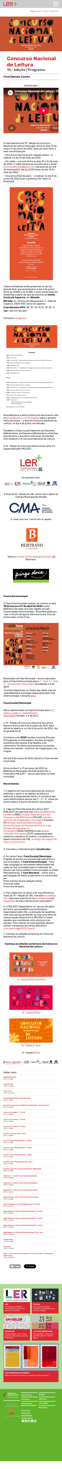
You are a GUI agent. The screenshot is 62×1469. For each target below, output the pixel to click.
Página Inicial (35, 11)
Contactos (25, 1399)
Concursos (54, 11)
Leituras (42, 1399)
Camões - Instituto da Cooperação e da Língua (28, 818)
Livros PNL (43, 1403)
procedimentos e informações (22, 418)
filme (32, 979)
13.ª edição (27, 1012)
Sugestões (9, 901)
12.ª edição (27, 1045)
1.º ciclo (44, 681)
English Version (27, 1418)
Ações (45, 11)
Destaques (42, 898)
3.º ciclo (7, 684)
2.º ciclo (53, 681)
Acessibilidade (26, 1415)
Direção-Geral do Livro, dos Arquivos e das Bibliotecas (27, 816)
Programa (21, 318)
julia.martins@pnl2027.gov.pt (19, 928)
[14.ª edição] (31, 976)
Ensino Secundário (24, 684)
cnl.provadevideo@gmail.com (19, 166)
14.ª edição (22, 979)
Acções (42, 1395)
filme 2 (42, 979)
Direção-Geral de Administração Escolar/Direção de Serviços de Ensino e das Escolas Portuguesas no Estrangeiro (27, 826)
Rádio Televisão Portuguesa (26, 832)
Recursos (43, 1408)
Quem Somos (26, 1395)
